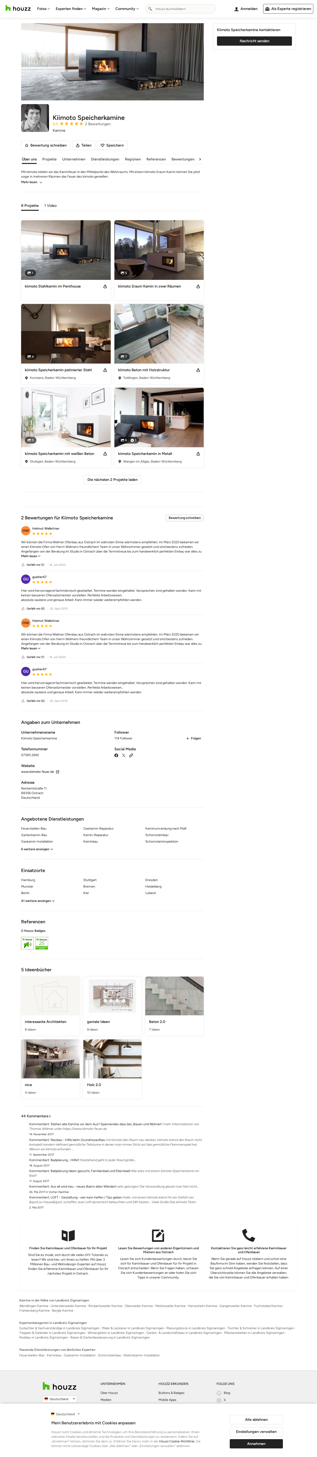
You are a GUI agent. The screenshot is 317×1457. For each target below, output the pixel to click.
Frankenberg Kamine (34, 1311)
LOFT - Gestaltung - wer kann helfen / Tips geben (86, 1197)
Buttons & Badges (171, 1393)
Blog (227, 1393)
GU (26, 579)
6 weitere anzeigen (35, 849)
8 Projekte (30, 205)
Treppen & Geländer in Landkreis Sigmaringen (52, 1333)
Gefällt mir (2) (36, 608)
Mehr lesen (29, 182)
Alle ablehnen (256, 1419)
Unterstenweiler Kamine (68, 1306)
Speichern (115, 145)
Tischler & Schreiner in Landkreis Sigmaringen (260, 1328)
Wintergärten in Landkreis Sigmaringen (116, 1333)
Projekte (49, 159)
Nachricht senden (254, 41)
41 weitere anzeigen (36, 901)
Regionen (133, 159)
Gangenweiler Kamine (236, 1306)
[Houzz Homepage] (18, 8)
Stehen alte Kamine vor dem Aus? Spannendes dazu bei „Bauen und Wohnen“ (107, 1124)
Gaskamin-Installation (80, 1355)
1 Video (50, 205)
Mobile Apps (167, 1400)
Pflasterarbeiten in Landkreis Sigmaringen (254, 1333)
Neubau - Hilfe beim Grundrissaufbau (78, 1140)
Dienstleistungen (105, 159)
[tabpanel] (112, 350)
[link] (31, 556)
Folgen (196, 738)
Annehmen (256, 1443)
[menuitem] (43, 9)
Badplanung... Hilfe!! (65, 1160)
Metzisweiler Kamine (170, 1306)
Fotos (41, 8)
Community (125, 8)
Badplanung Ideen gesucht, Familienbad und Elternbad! (90, 1171)
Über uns (29, 159)
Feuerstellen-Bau (32, 1355)
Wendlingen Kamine (33, 1306)
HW (26, 530)
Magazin (99, 8)
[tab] (30, 205)
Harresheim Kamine (202, 1306)
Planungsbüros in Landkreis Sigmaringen (195, 1328)
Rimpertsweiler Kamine (105, 1306)
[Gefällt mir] (23, 564)
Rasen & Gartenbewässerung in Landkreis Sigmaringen (110, 1337)
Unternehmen (73, 159)
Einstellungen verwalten (256, 1431)
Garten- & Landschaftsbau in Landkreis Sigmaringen (184, 1333)
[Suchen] (150, 8)
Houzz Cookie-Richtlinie (176, 1441)
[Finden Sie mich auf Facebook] (116, 755)
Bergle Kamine (62, 1311)
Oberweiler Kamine (139, 1306)
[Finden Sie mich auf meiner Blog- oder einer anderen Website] (131, 755)
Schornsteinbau (109, 1355)
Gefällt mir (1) (35, 564)
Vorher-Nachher (59, 1192)
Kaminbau (54, 1355)
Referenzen (156, 159)
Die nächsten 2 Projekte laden (112, 479)
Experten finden (69, 8)
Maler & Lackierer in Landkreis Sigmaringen (133, 1328)
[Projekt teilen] (105, 286)
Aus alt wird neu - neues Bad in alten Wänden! (83, 1187)
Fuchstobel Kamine (268, 1306)
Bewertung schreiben (185, 518)
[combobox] (181, 8)
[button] (112, 549)
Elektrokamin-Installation (141, 1355)
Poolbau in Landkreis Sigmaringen (43, 1337)
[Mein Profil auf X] (124, 755)
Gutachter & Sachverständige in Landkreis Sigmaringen (59, 1328)
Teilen (86, 145)
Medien (105, 1400)
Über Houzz (109, 1393)
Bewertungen (182, 159)
